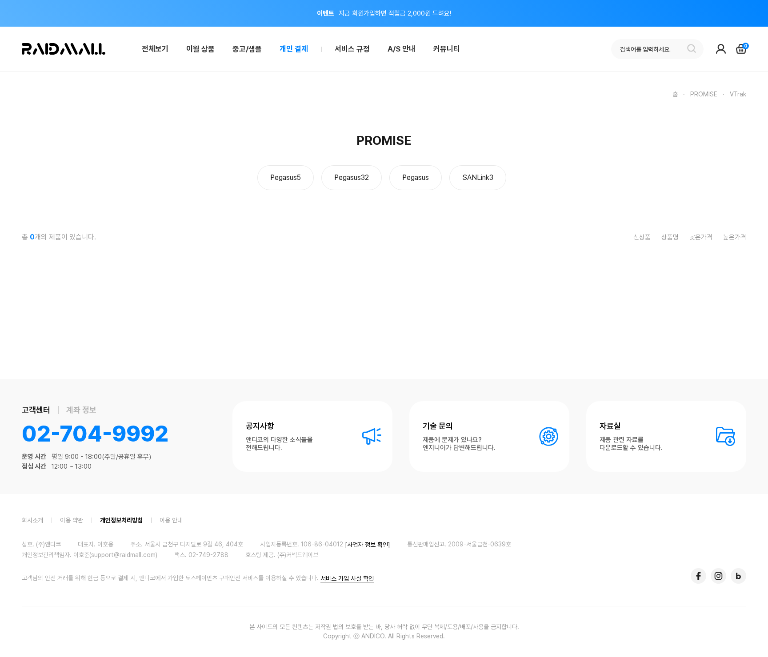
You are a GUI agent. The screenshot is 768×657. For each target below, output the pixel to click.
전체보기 (155, 48)
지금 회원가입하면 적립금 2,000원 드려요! (384, 13)
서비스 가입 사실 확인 (347, 578)
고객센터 (36, 409)
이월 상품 (200, 48)
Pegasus (415, 177)
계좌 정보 (81, 409)
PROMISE (703, 94)
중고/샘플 (247, 48)
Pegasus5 (285, 177)
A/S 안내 (402, 48)
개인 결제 (294, 48)
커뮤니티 (446, 48)
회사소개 (32, 519)
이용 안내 (171, 519)
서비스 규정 (352, 48)
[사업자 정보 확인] (367, 544)
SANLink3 (477, 177)
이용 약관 (71, 519)
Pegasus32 (351, 177)
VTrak (738, 94)
